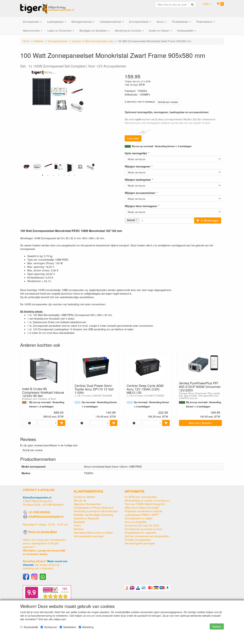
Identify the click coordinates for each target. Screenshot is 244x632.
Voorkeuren (50, 627)
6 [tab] (69, 175)
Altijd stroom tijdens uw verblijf (142, 507)
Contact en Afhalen (84, 497)
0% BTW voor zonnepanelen (141, 497)
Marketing (88, 627)
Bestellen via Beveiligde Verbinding (93, 514)
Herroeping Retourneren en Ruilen (93, 532)
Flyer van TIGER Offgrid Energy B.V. (145, 504)
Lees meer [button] (133, 138)
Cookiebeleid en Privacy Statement (93, 507)
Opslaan (216, 626)
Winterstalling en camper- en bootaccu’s (147, 500)
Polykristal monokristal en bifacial (143, 511)
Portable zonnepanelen (138, 539)
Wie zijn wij (80, 500)
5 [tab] (64, 175)
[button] (207, 3)
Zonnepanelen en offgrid (138, 518)
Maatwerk (79, 522)
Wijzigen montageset (137, 166)
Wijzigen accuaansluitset (140, 193)
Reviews (78, 529)
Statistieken (69, 627)
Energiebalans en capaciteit (140, 532)
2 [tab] (48, 175)
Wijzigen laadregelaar (138, 179)
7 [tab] (74, 175)
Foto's (77, 525)
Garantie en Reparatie (86, 518)
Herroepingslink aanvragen (89, 536)
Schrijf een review (168, 102)
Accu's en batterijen (136, 522)
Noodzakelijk (31, 627)
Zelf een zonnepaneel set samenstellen (147, 536)
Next (95, 168)
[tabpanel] (58, 167)
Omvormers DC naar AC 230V (142, 525)
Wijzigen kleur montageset (141, 206)
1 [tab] (42, 175)
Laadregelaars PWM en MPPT (142, 514)
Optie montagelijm (136, 153)
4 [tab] (58, 175)
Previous (22, 168)
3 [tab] (53, 175)
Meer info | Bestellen (200, 423)
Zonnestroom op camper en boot (143, 529)
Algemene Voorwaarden (87, 504)
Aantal (131, 220)
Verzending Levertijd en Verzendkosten (96, 511)
